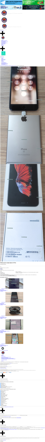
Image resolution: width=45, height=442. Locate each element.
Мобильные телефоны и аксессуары (5, 390)
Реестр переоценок (3, 41)
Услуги (2, 44)
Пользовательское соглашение (4, 357)
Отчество (28, 426)
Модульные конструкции (3, 405)
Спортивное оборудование (4, 401)
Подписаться (1, 407)
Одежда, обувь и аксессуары (4, 395)
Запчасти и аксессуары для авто (4, 394)
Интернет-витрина (3, 59)
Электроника (2, 392)
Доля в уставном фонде (3, 387)
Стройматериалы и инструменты (4, 398)
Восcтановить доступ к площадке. (7, 416)
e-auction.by (6, 366)
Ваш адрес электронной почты (3, 426)
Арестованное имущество (4, 40)
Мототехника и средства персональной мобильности (6, 386)
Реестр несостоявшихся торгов (4, 63)
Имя (20, 426)
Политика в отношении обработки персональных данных (7, 358)
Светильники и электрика (3, 399)
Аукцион (2, 58)
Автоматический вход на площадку (23, 415)
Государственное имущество (4, 64)
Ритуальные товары (3, 396)
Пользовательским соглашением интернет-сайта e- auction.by (10, 429)
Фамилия (14, 426)
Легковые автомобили (3, 383)
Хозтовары (2, 404)
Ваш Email (1, 380)
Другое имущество (3, 385)
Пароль (12, 415)
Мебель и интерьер (3, 393)
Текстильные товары (3, 402)
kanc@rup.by (11, 363)
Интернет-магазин (3, 43)
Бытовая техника (3, 391)
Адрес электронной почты (3, 415)
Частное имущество (3, 42)
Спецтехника (2, 384)
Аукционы (2, 355)
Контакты (2, 45)
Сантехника (2, 397)
